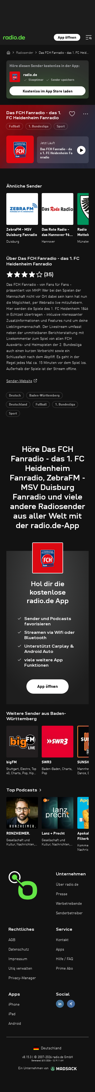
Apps (60, 949)
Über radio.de (67, 884)
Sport (61, 126)
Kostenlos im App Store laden (48, 91)
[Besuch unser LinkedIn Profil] (60, 1004)
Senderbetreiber (69, 913)
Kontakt (62, 940)
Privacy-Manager (22, 978)
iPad (12, 1014)
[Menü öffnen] (89, 37)
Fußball (14, 126)
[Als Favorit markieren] (72, 113)
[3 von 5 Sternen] (24, 274)
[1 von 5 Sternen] (9, 274)
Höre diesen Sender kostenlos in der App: (44, 66)
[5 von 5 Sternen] (39, 274)
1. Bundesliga (38, 126)
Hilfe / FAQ (64, 959)
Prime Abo (64, 968)
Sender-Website (19, 381)
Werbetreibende (69, 904)
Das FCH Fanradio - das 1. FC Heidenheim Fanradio (56, 153)
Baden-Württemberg (44, 395)
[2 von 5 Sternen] (17, 274)
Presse (61, 894)
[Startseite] (8, 52)
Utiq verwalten (20, 968)
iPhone (14, 1004)
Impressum (17, 959)
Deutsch (15, 395)
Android (14, 1024)
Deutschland (18, 404)
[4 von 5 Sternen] (32, 274)
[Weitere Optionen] (86, 114)
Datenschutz (18, 949)
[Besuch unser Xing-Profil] (71, 1004)
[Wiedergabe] (81, 150)
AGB (11, 940)
